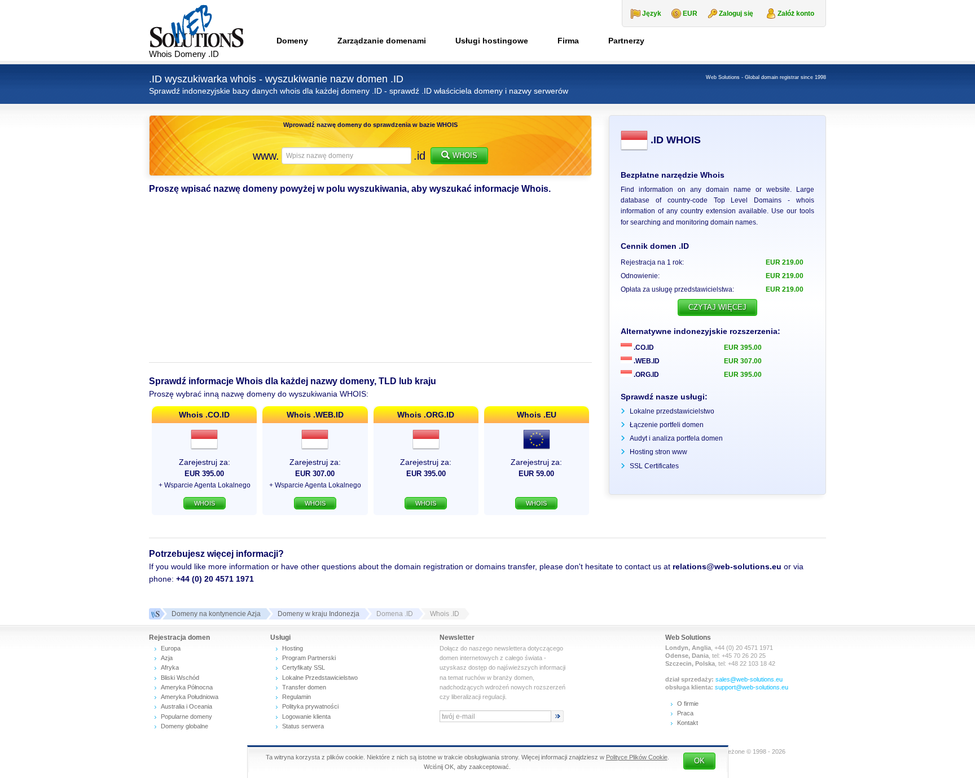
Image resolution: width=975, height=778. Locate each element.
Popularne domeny (186, 716)
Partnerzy (626, 40)
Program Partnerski (309, 657)
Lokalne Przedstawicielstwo (320, 677)
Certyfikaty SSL (303, 667)
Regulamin (296, 696)
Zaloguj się (736, 13)
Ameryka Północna (187, 687)
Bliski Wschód (180, 677)
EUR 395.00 (743, 347)
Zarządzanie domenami (381, 40)
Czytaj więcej (717, 307)
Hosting (292, 648)
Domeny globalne (184, 726)
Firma (568, 40)
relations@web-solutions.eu (727, 566)
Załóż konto (796, 13)
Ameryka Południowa (189, 696)
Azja (167, 657)
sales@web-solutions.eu (749, 679)
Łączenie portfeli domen (667, 425)
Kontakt (687, 722)
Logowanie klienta (306, 716)
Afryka (170, 667)
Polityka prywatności (310, 706)
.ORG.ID (645, 375)
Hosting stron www (658, 452)
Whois (465, 155)
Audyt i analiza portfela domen (676, 438)
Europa (171, 648)
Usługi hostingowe (491, 40)
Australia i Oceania (186, 706)
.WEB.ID (646, 361)
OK (699, 761)
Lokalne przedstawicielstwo (672, 411)
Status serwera (303, 726)
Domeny (292, 40)
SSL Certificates (654, 466)
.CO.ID (643, 347)
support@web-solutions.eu (751, 687)
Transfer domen (304, 687)
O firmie (688, 703)
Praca (685, 713)
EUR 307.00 (743, 361)
